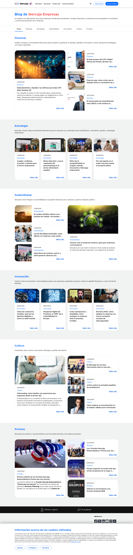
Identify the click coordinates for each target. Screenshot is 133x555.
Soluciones (47, 4)
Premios (90, 29)
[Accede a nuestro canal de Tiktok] (114, 521)
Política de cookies (76, 541)
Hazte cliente (99, 4)
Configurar (33, 548)
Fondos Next (56, 4)
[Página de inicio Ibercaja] (24, 3)
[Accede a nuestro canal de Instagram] (111, 521)
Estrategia (41, 29)
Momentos (38, 4)
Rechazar (45, 548)
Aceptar (20, 548)
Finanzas (29, 29)
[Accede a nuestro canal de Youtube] (107, 521)
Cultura (79, 29)
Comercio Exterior (68, 4)
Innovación (68, 29)
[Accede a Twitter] (99, 521)
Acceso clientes (112, 4)
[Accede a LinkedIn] (103, 521)
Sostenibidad (54, 29)
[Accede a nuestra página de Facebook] (96, 521)
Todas (19, 29)
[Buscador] (90, 3)
